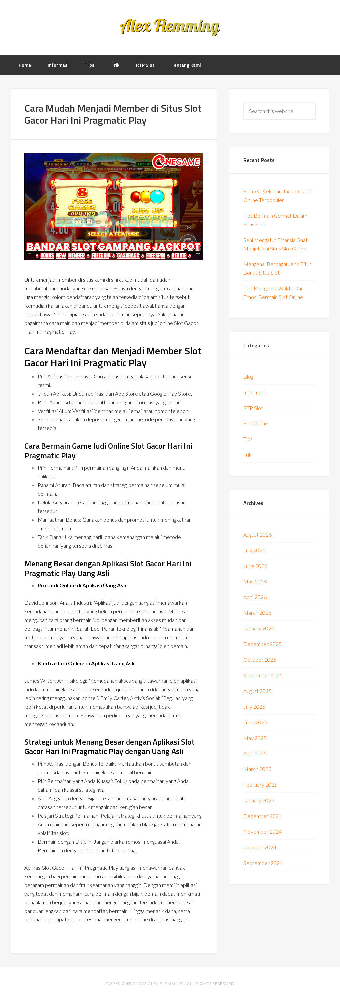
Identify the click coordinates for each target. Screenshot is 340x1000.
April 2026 (255, 597)
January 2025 (258, 800)
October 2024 (259, 847)
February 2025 (260, 784)
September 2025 (263, 675)
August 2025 (257, 691)
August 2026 (257, 534)
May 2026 (255, 581)
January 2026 (258, 628)
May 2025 (255, 738)
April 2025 (255, 753)
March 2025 (257, 769)
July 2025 (254, 706)
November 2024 (262, 831)
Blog (248, 376)
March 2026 (257, 612)
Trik (247, 454)
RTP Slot (253, 408)
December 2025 (262, 644)
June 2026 (255, 566)
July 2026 (254, 550)
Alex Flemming (170, 26)
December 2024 (262, 816)
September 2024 (263, 863)
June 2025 (255, 722)
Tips (248, 439)
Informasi (254, 392)
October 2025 (259, 659)
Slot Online (255, 423)
